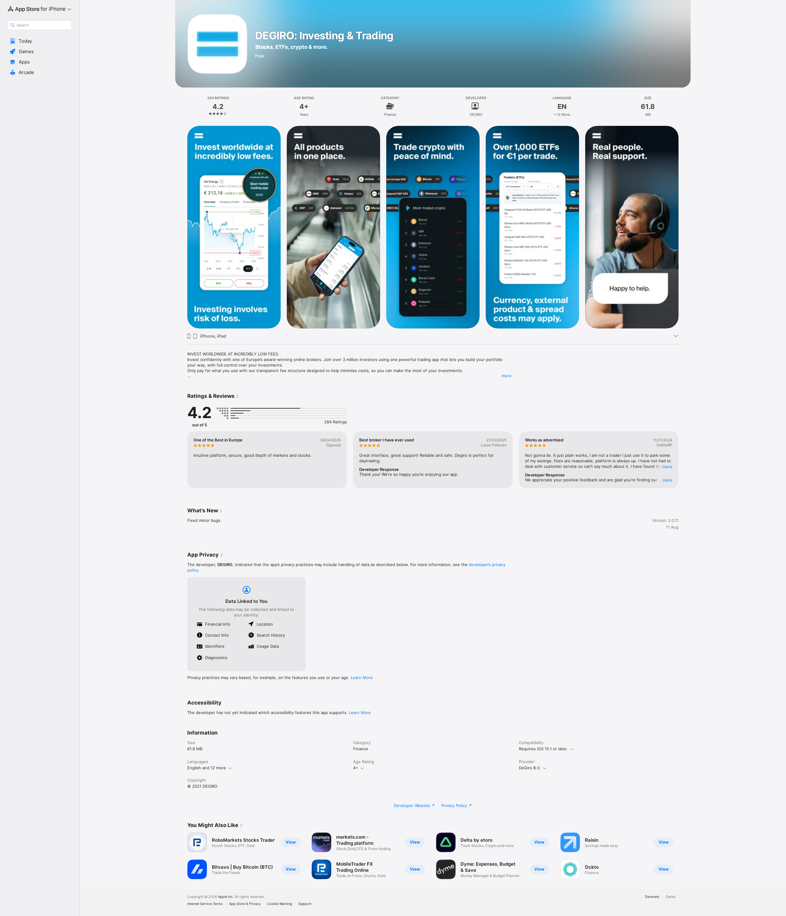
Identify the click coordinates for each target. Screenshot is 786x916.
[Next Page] (684, 227)
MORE (667, 466)
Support (304, 904)
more (507, 375)
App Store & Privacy (245, 904)
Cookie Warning (279, 904)
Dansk (670, 897)
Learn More (362, 677)
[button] (40, 41)
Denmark (652, 897)
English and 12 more (206, 767)
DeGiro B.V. (530, 767)
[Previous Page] (181, 227)
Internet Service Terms (205, 904)
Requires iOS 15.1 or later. (543, 748)
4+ (355, 767)
